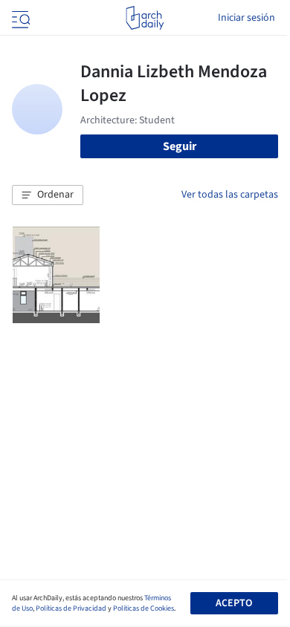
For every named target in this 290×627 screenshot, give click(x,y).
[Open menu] (19, 17)
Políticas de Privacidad (71, 608)
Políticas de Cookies (143, 608)
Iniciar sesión (246, 18)
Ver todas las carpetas (229, 194)
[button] (47, 195)
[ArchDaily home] (145, 18)
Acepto (234, 603)
